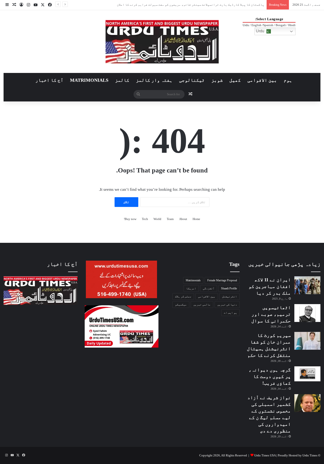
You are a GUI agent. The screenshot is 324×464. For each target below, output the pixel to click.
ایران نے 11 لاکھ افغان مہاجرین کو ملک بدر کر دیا (270, 286)
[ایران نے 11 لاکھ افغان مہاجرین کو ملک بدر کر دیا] (307, 285)
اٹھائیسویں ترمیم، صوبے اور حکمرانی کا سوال (271, 314)
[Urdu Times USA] (162, 41)
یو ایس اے (230, 312)
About (183, 219)
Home (196, 219)
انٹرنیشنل (229, 296)
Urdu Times (309, 455)
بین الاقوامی (262, 80)
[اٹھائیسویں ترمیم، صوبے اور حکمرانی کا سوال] (307, 313)
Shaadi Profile (229, 288)
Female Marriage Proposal (222, 280)
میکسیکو (181, 304)
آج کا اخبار (49, 80)
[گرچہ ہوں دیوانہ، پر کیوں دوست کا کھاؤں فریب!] (307, 373)
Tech (145, 219)
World (157, 219)
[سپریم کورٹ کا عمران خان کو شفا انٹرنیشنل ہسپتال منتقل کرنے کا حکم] (307, 341)
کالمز (122, 80)
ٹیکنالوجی (192, 80)
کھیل (235, 80)
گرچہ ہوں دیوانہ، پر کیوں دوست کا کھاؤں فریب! (270, 376)
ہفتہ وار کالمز (154, 80)
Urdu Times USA (265, 455)
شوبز (217, 80)
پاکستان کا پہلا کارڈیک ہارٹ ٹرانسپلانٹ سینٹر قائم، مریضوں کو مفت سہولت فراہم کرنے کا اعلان (190, 4)
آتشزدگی (208, 288)
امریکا (191, 288)
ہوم (288, 80)
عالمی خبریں (202, 304)
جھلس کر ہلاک (183, 296)
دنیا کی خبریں (227, 304)
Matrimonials (193, 280)
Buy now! (130, 219)
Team (170, 219)
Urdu (260, 31)
